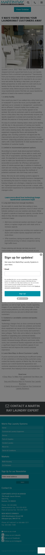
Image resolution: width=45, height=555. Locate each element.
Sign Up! (22, 293)
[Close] (41, 254)
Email (7, 269)
